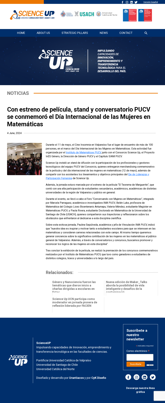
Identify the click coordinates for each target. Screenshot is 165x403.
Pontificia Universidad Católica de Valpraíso (63, 360)
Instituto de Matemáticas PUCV (83, 152)
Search (146, 33)
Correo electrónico (138, 351)
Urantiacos (76, 377)
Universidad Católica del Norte (55, 369)
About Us (43, 33)
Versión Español (150, 2)
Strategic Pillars (75, 33)
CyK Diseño (98, 377)
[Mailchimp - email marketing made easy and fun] (150, 364)
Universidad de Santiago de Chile (57, 364)
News (104, 33)
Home (21, 33)
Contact (125, 33)
